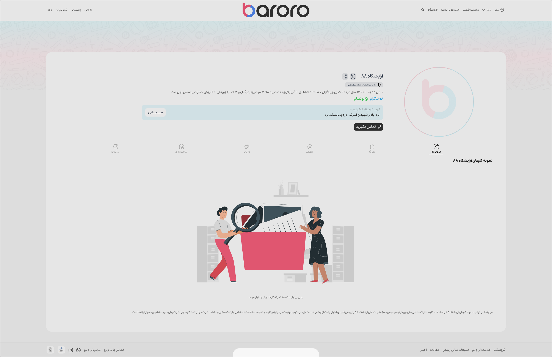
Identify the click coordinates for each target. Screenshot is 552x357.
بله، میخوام (285, 347)
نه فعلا (263, 347)
